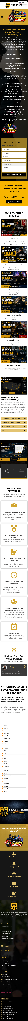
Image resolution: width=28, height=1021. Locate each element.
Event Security (14, 290)
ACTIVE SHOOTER (6, 954)
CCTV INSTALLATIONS (7, 941)
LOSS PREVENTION (6, 934)
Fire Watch (14, 238)
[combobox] (3, 160)
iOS (12, 113)
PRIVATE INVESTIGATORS (8, 938)
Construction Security (14, 340)
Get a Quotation (14, 175)
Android (5, 113)
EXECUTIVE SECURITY (7, 931)
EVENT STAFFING (6, 929)
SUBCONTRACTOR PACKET (9, 965)
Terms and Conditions (6, 992)
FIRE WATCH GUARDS (7, 926)
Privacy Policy (4, 989)
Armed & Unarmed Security (14, 265)
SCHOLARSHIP (6, 963)
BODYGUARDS (5, 936)
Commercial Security (14, 315)
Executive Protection (14, 365)
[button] (2, 16)
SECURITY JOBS (6, 961)
